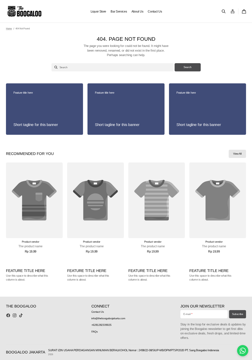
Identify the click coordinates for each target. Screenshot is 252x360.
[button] (224, 11)
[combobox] (112, 67)
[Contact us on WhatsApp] (242, 350)
